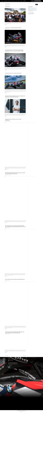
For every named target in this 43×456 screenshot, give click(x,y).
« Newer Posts (6, 355)
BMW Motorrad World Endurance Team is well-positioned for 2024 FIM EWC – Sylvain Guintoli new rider (15, 96)
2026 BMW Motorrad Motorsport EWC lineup (32, 10)
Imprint (4, 362)
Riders (3, 361)
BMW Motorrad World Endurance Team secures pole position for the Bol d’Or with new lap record (15, 173)
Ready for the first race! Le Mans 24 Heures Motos (13, 73)
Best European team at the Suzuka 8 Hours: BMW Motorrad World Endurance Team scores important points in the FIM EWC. (15, 226)
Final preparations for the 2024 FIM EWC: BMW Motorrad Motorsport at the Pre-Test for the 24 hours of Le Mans (14, 50)
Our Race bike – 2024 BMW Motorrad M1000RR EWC (13, 27)
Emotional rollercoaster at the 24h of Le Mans (32, 9)
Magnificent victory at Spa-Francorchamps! (32, 8)
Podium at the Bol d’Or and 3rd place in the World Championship (13, 120)
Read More (6, 24)
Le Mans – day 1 (7, 6)
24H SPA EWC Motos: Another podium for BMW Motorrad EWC (15, 279)
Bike (3, 360)
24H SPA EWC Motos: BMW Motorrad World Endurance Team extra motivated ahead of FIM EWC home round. (14, 332)
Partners (4, 359)
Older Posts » (24, 355)
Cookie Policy (4, 363)
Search (29, 3)
